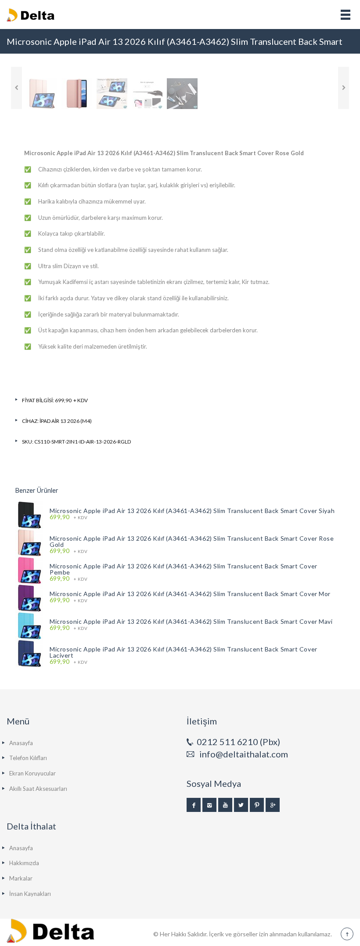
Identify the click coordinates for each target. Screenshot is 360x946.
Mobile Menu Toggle (345, 14)
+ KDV (68, 517)
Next (343, 88)
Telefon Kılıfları (28, 757)
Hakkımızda (24, 862)
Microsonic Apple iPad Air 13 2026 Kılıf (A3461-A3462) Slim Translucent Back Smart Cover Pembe (183, 569)
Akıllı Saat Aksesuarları (38, 788)
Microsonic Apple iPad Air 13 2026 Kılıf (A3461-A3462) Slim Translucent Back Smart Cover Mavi (191, 621)
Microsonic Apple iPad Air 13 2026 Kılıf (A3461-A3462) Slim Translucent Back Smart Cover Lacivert (183, 652)
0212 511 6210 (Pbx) (238, 741)
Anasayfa (21, 742)
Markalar (20, 878)
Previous (16, 88)
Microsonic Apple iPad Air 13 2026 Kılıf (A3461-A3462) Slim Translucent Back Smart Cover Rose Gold (192, 541)
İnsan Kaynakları (30, 893)
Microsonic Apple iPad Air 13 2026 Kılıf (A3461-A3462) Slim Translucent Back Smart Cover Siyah (192, 510)
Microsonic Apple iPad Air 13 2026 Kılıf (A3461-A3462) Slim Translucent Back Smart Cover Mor (190, 593)
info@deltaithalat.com (243, 754)
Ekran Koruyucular (32, 773)
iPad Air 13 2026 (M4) (66, 421)
